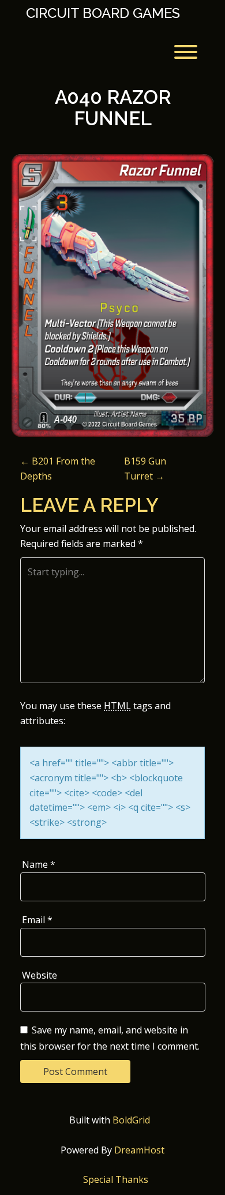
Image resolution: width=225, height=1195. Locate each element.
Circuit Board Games (103, 13)
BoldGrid (131, 1120)
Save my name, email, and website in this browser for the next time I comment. (110, 1038)
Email (37, 919)
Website (39, 975)
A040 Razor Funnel (113, 107)
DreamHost (139, 1150)
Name (38, 864)
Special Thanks (115, 1179)
